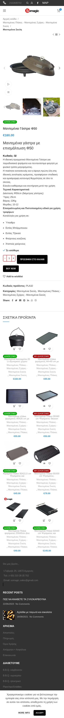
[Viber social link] (36, 300)
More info (24, 713)
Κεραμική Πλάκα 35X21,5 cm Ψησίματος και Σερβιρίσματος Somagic (17, 475)
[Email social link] (20, 300)
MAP (45, 2)
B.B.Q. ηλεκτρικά (12, 681)
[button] (14, 349)
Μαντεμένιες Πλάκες (47, 375)
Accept (39, 713)
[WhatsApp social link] (32, 300)
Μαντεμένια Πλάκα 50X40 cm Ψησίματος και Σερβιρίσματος (46, 533)
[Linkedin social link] (28, 300)
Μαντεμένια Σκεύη (12, 29)
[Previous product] (53, 34)
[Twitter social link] (16, 300)
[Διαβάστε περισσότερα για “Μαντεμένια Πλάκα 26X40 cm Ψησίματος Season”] (44, 406)
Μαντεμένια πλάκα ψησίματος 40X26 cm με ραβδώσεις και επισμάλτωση (17, 418)
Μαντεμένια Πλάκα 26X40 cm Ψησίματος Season (46, 417)
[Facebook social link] (37, 3)
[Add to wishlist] (20, 349)
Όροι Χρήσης (9, 644)
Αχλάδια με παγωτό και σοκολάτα (34, 612)
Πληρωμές (8, 638)
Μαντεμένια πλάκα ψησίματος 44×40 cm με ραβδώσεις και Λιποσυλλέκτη (47, 361)
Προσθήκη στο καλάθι (32, 259)
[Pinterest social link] (24, 300)
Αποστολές (8, 632)
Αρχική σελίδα (10, 19)
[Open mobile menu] (4, 10)
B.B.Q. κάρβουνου (12, 670)
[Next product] (59, 34)
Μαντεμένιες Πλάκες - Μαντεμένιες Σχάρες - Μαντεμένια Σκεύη (30, 24)
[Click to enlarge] (8, 92)
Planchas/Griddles (12, 686)
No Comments (23, 604)
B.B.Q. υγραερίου (12, 675)
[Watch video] (8, 84)
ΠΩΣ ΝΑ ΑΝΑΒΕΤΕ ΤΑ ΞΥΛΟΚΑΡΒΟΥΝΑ (24, 599)
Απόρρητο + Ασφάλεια (14, 649)
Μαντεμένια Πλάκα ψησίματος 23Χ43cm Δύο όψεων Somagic (17, 533)
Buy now (11, 268)
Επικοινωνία (9, 655)
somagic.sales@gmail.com (24, 580)
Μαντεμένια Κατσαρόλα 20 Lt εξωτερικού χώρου (17, 360)
